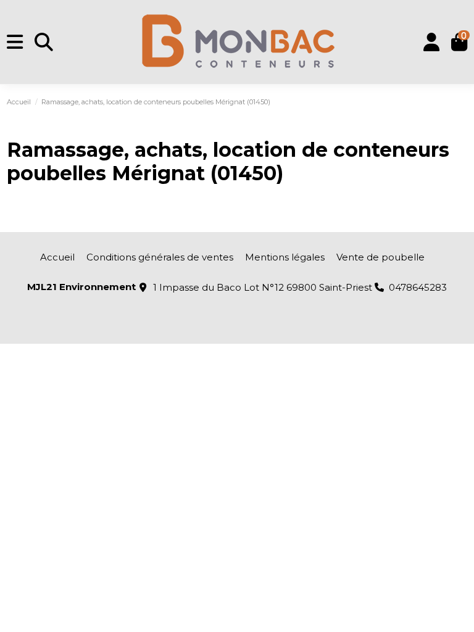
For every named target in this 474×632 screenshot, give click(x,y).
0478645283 (418, 287)
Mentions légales (285, 257)
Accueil (57, 257)
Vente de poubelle (380, 257)
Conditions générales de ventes (159, 257)
